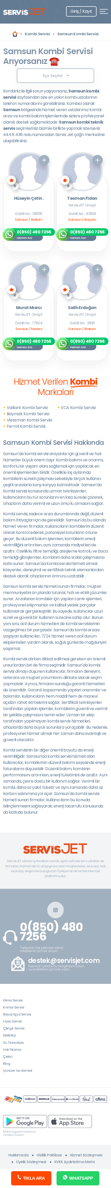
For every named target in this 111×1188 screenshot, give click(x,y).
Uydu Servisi (12, 1021)
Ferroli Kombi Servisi (26, 426)
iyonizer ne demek (17, 1070)
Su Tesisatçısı (13, 1042)
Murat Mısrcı (29, 308)
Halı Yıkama (12, 1049)
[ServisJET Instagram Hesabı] (55, 910)
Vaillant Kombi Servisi (27, 408)
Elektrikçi (9, 1035)
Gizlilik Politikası (49, 1155)
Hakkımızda (18, 1155)
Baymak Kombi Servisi (28, 414)
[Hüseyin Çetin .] (28, 171)
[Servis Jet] (15, 34)
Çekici (8, 1056)
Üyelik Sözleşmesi (31, 1161)
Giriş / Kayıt (81, 11)
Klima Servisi (13, 1000)
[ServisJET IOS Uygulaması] (70, 1121)
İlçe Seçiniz (53, 75)
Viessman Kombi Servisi (29, 420)
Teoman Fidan (82, 198)
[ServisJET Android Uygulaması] (25, 1121)
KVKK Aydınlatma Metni (74, 1161)
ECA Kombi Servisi (78, 408)
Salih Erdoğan (82, 308)
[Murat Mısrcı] (28, 281)
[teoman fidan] (82, 171)
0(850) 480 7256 (51, 931)
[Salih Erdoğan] (82, 281)
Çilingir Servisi (14, 1028)
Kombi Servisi (13, 1007)
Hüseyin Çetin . (29, 198)
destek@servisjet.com (64, 961)
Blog (6, 1063)
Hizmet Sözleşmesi (86, 1155)
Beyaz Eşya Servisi (17, 1014)
